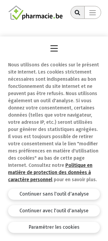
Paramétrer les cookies (54, 227)
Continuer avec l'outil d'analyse (54, 210)
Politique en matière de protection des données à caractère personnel (50, 172)
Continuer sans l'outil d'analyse (54, 194)
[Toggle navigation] (92, 12)
